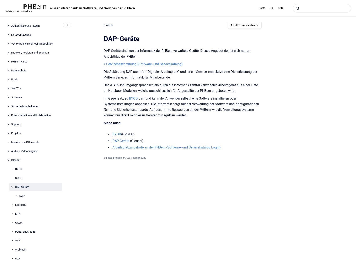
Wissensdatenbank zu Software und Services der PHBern (92, 8)
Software (16, 97)
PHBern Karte (19, 61)
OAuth (18, 222)
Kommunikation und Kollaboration (31, 115)
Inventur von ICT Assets (25, 142)
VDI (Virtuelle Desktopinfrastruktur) (32, 43)
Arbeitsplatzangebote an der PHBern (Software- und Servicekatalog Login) (166, 147)
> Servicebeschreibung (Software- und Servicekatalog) (143, 64)
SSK (280, 8)
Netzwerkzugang (21, 34)
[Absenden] (297, 8)
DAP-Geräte (22, 186)
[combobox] (322, 8)
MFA (17, 213)
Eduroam (20, 204)
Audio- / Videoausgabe (24, 151)
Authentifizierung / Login (25, 25)
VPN (17, 240)
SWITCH (16, 88)
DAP (22, 195)
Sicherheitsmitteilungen (25, 106)
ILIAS (14, 79)
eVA (17, 258)
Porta (262, 8)
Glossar (15, 160)
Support (15, 124)
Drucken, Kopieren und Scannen (30, 52)
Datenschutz (18, 70)
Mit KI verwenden (244, 25)
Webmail (20, 249)
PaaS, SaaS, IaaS (25, 231)
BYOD (18, 169)
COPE (18, 178)
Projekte (16, 133)
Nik (271, 8)
